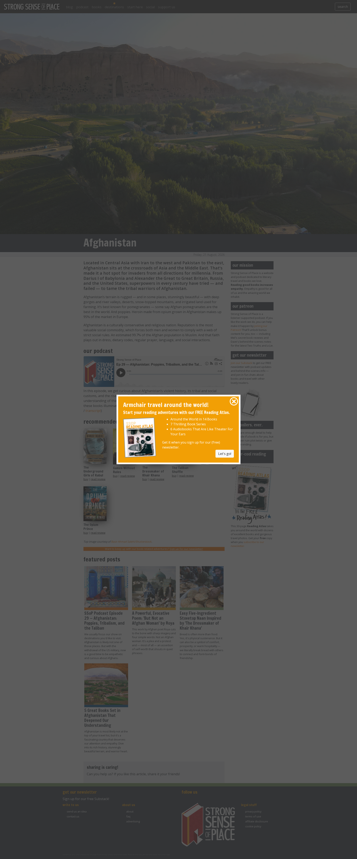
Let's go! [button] (224, 453)
